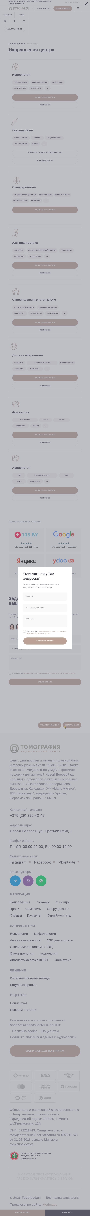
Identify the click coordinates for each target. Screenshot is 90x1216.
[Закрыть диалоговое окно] (86, 3)
